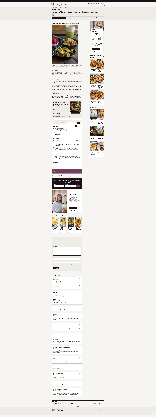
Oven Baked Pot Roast (93, 70)
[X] (101, 1)
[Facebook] (99, 1)
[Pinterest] (103, 1)
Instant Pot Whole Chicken (100, 70)
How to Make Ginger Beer (93, 120)
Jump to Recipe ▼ (59, 17)
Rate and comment (69, 171)
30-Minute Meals (65, 7)
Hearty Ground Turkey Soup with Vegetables (63, 229)
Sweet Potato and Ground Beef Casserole (100, 86)
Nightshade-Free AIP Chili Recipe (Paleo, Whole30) (78, 229)
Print (78, 112)
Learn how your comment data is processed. (73, 272)
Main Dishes (60, 7)
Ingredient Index (59, 413)
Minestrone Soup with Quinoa (93, 138)
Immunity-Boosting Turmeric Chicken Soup (70, 229)
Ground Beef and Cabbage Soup (93, 101)
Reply (80, 278)
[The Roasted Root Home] (58, 4)
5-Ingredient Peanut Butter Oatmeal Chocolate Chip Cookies (100, 121)
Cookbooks (98, 3)
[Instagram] (98, 1)
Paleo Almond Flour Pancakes (93, 153)
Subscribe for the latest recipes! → (57, 0)
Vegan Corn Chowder (54, 228)
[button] (52, 9)
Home (53, 7)
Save (72, 112)
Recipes (56, 7)
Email (66, 184)
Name (55, 184)
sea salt (56, 135)
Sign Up (78, 186)
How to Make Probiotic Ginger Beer (100, 138)
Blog (94, 3)
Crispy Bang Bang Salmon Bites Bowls (93, 85)
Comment (55, 246)
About (64, 413)
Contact (102, 3)
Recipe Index (54, 413)
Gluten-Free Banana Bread (100, 153)
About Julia (90, 3)
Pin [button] (75, 112)
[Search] (104, 5)
